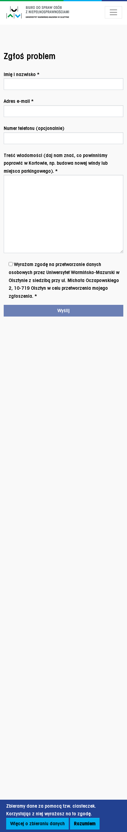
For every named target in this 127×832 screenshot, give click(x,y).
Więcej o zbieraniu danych (37, 823)
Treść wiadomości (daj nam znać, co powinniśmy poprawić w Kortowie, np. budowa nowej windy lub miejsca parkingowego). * (56, 163)
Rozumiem (85, 823)
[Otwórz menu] (113, 12)
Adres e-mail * (19, 101)
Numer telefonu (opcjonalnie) (34, 128)
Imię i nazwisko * (21, 74)
